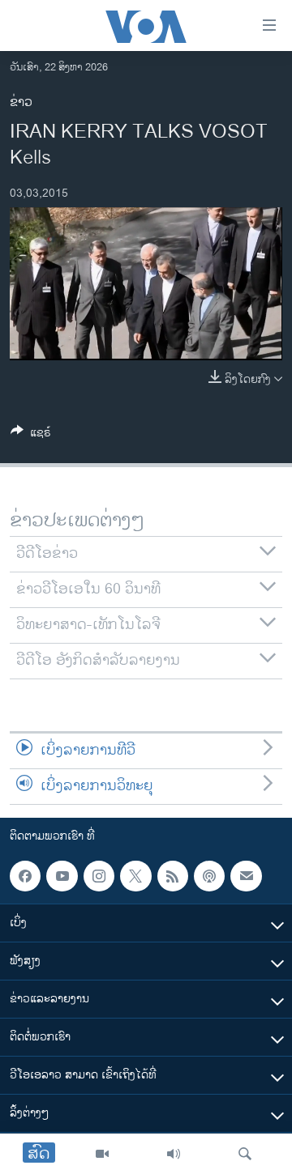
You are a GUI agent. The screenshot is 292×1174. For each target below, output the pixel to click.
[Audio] (173, 1154)
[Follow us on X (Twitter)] (135, 876)
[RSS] (172, 876)
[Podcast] (209, 876)
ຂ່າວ (21, 102)
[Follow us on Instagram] (99, 876)
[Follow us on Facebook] (25, 876)
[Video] (102, 1154)
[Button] (31, 435)
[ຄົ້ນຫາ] (245, 1154)
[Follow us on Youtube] (61, 876)
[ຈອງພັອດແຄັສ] (245, 876)
